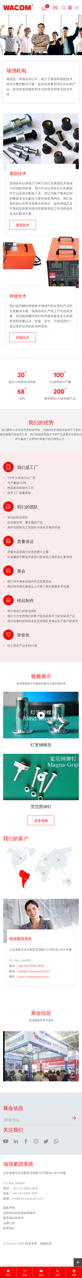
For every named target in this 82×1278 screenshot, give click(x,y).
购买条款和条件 (13, 1218)
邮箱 (41, 1274)
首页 (8, 1274)
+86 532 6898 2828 (31, 966)
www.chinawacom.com (33, 976)
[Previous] (5, 1056)
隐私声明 (9, 1207)
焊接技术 (22, 337)
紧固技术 (22, 224)
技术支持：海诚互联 (38, 1243)
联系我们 (9, 1228)
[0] (43, 7)
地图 (74, 1274)
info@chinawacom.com (33, 971)
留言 (25, 1274)
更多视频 (41, 820)
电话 (58, 1274)
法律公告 (9, 1223)
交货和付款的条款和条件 (19, 1213)
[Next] (76, 1056)
